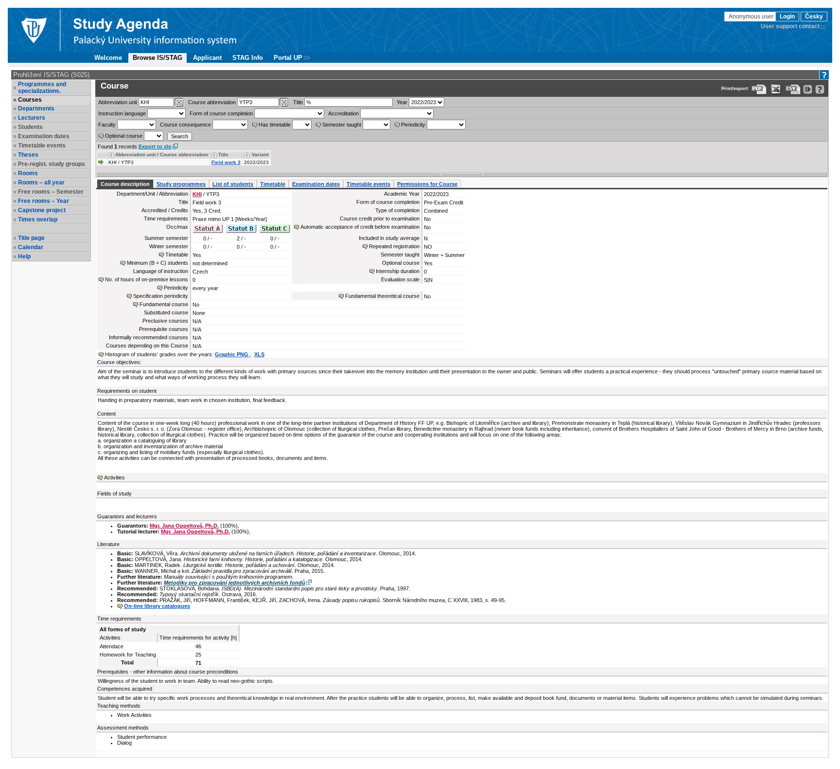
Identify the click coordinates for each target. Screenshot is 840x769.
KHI (197, 194)
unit (117, 102)
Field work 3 (226, 162)
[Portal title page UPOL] (155, 30)
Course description (125, 184)
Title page (31, 238)
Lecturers (31, 117)
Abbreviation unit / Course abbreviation (161, 154)
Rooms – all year (41, 182)
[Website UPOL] (33, 30)
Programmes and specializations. (42, 87)
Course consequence (185, 125)
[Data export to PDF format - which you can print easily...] (759, 89)
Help (24, 256)
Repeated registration (394, 246)
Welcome (108, 57)
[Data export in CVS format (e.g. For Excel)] (793, 89)
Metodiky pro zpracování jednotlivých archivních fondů (234, 583)
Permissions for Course (427, 184)
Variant (260, 154)
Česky (814, 16)
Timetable (272, 184)
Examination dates (316, 184)
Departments (36, 108)
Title (298, 102)
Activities (114, 477)
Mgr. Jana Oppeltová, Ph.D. (184, 526)
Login (787, 16)
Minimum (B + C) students (157, 263)
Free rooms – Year (43, 201)
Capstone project (42, 210)
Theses (28, 154)
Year (402, 102)
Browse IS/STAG (157, 57)
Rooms (28, 173)
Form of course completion (221, 113)
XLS (259, 354)
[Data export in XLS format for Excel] (776, 89)
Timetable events (368, 184)
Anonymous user (752, 16)
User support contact (790, 26)
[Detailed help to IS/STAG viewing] (820, 89)
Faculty (107, 125)
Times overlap (37, 219)
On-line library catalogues (157, 606)
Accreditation (343, 113)
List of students (232, 184)
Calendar (30, 247)
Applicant (207, 57)
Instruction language (122, 113)
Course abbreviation (212, 102)
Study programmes (181, 184)
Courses (30, 99)
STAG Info (247, 57)
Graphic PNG (232, 354)
